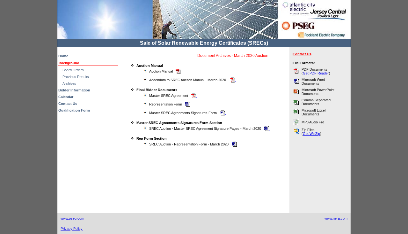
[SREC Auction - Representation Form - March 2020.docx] (187, 104)
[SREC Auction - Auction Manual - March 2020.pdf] (178, 71)
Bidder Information (74, 90)
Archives (69, 83)
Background (69, 63)
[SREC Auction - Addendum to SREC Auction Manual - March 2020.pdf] (232, 80)
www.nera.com (335, 218)
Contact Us (67, 103)
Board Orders (73, 70)
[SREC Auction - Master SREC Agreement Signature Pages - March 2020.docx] (222, 113)
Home (63, 56)
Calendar (65, 97)
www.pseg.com (72, 218)
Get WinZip (311, 134)
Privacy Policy (72, 228)
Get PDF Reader (316, 73)
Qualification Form (74, 110)
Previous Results (75, 77)
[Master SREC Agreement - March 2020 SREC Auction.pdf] (193, 96)
